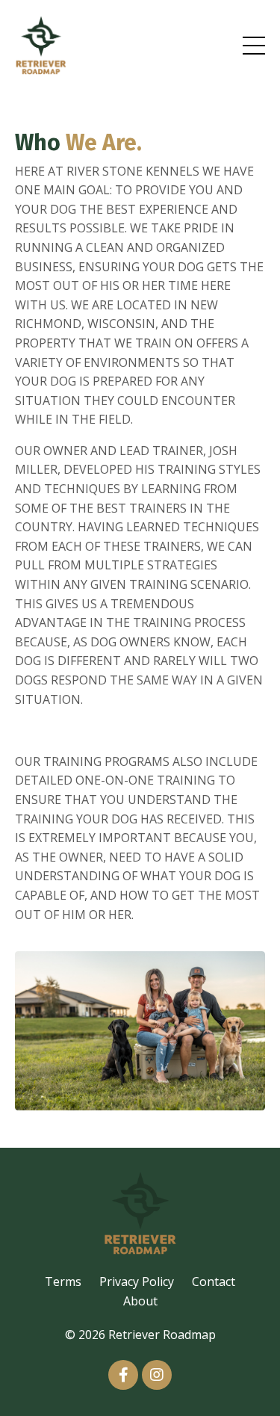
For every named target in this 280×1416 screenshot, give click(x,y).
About (140, 1301)
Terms (63, 1281)
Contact (213, 1281)
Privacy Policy (136, 1281)
